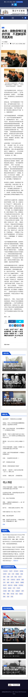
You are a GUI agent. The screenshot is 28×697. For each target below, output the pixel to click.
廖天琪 (18, 579)
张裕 (23, 579)
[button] (22, 17)
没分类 (5, 617)
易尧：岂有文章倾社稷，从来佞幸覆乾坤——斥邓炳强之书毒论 (14, 653)
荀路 (4, 593)
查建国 (22, 582)
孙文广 (20, 576)
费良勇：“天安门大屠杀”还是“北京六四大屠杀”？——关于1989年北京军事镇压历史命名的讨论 (14, 436)
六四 (13, 574)
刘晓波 (17, 574)
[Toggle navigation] (13, 18)
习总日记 (5, 571)
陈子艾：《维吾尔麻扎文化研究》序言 (13, 507)
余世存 (4, 574)
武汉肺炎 (20, 43)
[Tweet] (20, 321)
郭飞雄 (12, 593)
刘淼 (22, 574)
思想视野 (5, 379)
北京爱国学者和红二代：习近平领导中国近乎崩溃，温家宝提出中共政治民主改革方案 (13, 384)
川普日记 (13, 579)
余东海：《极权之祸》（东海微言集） (13, 475)
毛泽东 (4, 588)
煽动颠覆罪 (10, 633)
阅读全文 (15, 560)
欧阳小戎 (10, 585)
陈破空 (21, 593)
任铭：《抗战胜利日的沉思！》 (11, 458)
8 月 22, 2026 (8, 623)
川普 (8, 579)
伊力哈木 (16, 571)
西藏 (8, 593)
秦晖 (9, 591)
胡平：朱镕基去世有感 (9, 462)
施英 (8, 582)
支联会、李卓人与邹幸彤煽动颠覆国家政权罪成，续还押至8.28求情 (14, 637)
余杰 (17, 43)
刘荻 (4, 576)
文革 (4, 582)
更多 (4, 524)
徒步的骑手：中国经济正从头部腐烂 (12, 419)
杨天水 (12, 582)
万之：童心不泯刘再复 (9, 498)
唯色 (16, 576)
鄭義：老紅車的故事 (8, 515)
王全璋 (18, 588)
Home (14, 693)
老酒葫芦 (18, 591)
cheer (5, 41)
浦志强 (9, 588)
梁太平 (4, 585)
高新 (8, 596)
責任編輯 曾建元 (17, 368)
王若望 (4, 591)
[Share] (12, 321)
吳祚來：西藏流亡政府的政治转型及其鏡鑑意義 (13, 400)
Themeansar (23, 691)
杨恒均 (17, 582)
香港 (4, 596)
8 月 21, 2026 (8, 640)
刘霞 (8, 576)
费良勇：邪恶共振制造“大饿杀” (11, 466)
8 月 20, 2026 (8, 672)
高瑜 (12, 596)
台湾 (12, 576)
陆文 (17, 593)
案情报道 (5, 633)
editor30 (16, 623)
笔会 (13, 591)
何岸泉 (21, 571)
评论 (3, 27)
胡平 (23, 591)
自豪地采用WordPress (7, 691)
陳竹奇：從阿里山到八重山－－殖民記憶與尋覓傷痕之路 (13, 366)
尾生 (4, 579)
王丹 (14, 588)
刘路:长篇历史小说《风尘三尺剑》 (12, 511)
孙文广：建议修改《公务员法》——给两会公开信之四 (19, 332)
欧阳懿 (15, 585)
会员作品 (5, 649)
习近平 (13, 43)
